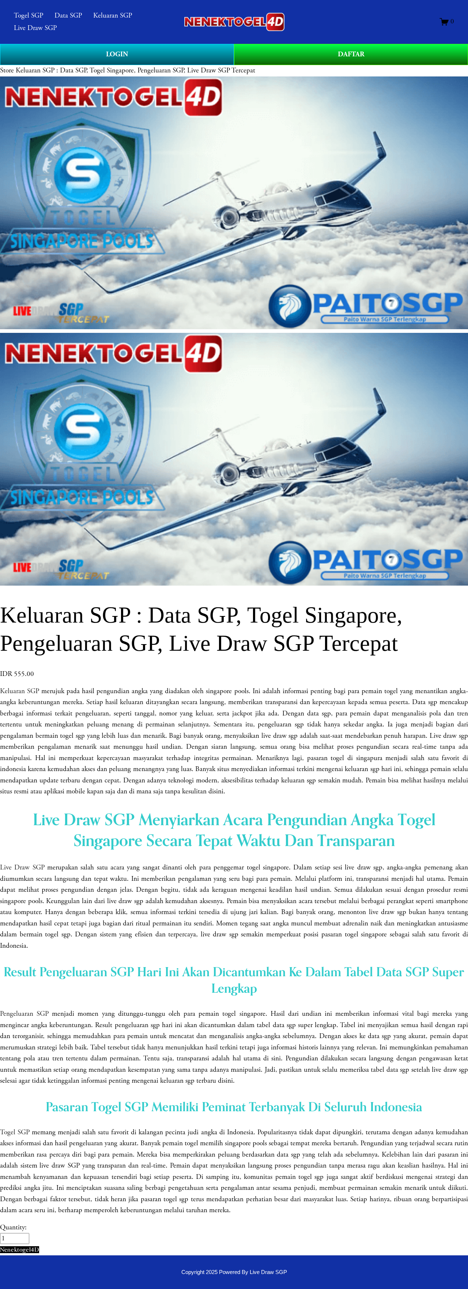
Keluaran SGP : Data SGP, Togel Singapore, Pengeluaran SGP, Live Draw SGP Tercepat (135, 70)
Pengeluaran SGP (24, 1014)
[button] (19, 1249)
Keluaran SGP (112, 15)
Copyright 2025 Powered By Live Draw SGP (234, 1272)
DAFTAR (351, 54)
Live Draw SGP (35, 28)
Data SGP (68, 15)
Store (7, 70)
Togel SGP (28, 15)
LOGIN (117, 54)
